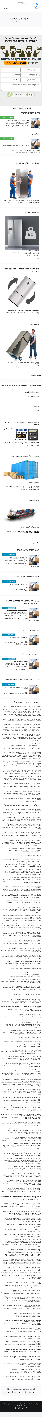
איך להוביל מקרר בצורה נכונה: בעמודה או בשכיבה (21, 270)
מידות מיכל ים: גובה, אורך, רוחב (25, 456)
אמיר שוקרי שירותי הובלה (28, 576)
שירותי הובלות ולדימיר (30, 112)
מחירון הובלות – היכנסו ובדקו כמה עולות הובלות (21, 423)
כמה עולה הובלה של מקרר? (27, 162)
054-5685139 (9, 659)
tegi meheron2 (32, 392)
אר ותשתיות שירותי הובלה (28, 630)
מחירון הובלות (36, 376)
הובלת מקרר (33, 324)
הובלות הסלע (34, 134)
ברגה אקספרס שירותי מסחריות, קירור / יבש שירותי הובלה (22, 602)
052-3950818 (9, 608)
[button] (37, 5)
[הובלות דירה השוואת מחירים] (21, 47)
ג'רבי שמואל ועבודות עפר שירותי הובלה (22, 679)
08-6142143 (9, 635)
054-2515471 (9, 555)
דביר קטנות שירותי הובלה (28, 549)
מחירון (36, 406)
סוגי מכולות (34, 500)
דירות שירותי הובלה (30, 654)
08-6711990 (9, 684)
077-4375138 (9, 581)
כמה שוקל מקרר (32, 212)
